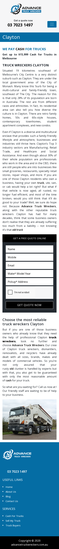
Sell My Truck (13, 520)
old (12, 368)
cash (8, 380)
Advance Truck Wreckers (38, 206)
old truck (17, 230)
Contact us (12, 501)
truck (40, 183)
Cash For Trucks (15, 516)
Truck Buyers (13, 525)
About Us (11, 491)
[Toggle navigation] (52, 24)
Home (9, 487)
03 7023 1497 (19, 25)
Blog (8, 496)
